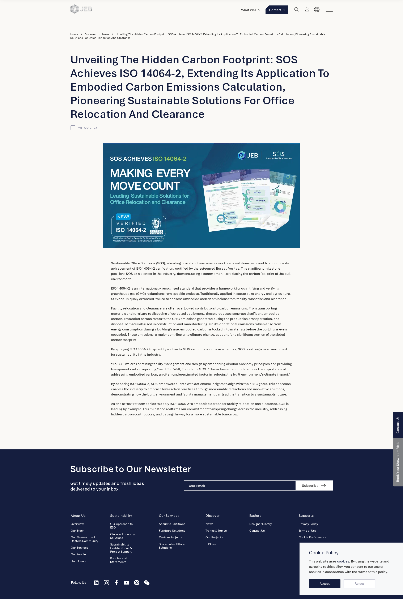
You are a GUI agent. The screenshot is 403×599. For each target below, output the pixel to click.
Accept (325, 584)
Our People (78, 554)
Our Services (79, 547)
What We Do (250, 10)
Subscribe (310, 485)
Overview (77, 524)
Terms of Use (308, 530)
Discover (90, 34)
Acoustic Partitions (172, 524)
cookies (343, 561)
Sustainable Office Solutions (172, 545)
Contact (275, 10)
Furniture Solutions (172, 530)
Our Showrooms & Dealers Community (84, 539)
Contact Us (398, 424)
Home (74, 34)
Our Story (77, 530)
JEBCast (211, 544)
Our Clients (78, 561)
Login (307, 9)
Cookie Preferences (312, 537)
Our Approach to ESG (121, 525)
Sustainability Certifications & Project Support (121, 548)
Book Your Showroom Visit (398, 462)
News (106, 34)
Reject (359, 584)
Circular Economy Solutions (122, 536)
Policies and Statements (118, 560)
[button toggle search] (296, 9)
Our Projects (214, 537)
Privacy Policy (308, 524)
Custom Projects (170, 537)
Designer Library (260, 524)
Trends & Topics (216, 530)
